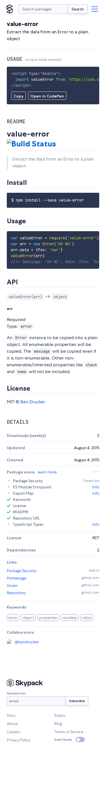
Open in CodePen (47, 96)
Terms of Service (68, 731)
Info (95, 487)
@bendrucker (27, 641)
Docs (11, 715)
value (86, 617)
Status (59, 715)
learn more (47, 472)
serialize (70, 617)
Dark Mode (63, 739)
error (12, 617)
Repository (16, 592)
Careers (13, 731)
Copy (18, 96)
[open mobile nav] (94, 9)
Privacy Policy (18, 739)
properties (48, 617)
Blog (58, 723)
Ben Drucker (32, 402)
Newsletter (16, 693)
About (12, 723)
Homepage (16, 578)
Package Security (21, 570)
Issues (12, 585)
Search (78, 9)
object (28, 617)
